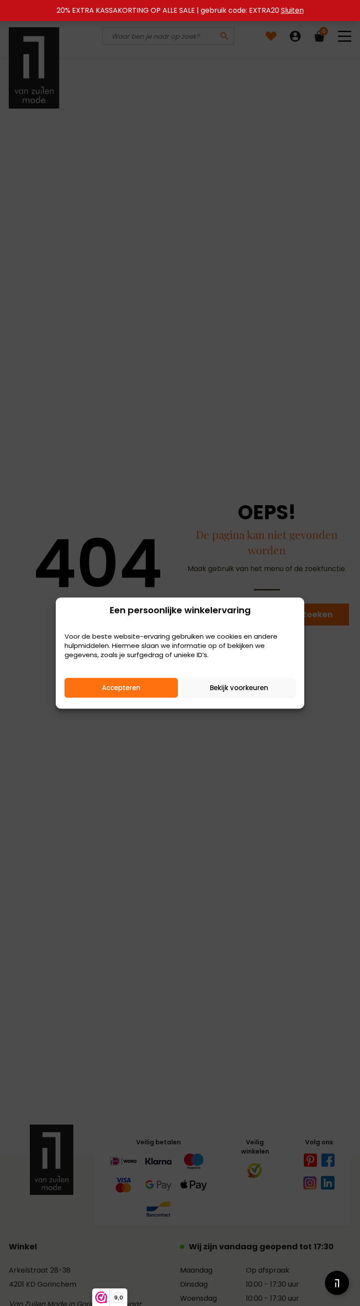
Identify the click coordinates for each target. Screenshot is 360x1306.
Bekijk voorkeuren (239, 687)
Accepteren (121, 687)
